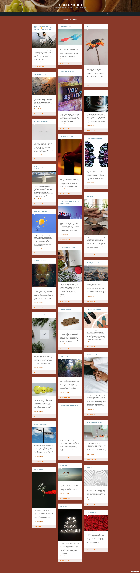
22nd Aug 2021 (90, 459)
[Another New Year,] (70, 321)
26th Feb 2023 (38, 203)
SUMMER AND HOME (40, 261)
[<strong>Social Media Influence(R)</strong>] (96, 433)
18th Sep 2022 (38, 253)
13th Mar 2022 (90, 301)
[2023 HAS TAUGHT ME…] (44, 86)
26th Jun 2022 (38, 307)
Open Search (107, 14)
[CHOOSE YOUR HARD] (44, 435)
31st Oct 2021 (37, 416)
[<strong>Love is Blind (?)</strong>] (96, 523)
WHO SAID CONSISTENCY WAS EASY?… (67, 72)
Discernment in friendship (94, 138)
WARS (88, 26)
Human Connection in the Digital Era (94, 195)
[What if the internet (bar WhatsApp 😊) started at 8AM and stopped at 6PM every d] (44, 40)
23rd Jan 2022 (64, 348)
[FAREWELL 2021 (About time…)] (44, 335)
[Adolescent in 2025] (70, 37)
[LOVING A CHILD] (96, 375)
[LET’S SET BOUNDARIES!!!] (96, 320)
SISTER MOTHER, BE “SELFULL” (96, 93)
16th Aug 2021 (38, 461)
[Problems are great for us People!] (44, 177)
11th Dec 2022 (64, 239)
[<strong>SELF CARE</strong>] (96, 478)
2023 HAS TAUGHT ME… (41, 74)
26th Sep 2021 (64, 457)
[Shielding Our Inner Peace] (96, 273)
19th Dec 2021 (90, 414)
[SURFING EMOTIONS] (44, 389)
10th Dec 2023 (38, 113)
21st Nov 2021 (64, 397)
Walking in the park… (66, 357)
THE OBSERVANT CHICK (70, 4)
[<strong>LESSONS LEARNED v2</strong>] (44, 223)
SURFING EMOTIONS (40, 380)
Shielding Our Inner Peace (94, 263)
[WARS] (96, 47)
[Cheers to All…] (44, 490)
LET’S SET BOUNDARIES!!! (94, 309)
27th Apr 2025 (38, 66)
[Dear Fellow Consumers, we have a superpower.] (70, 212)
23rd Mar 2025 (90, 85)
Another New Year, (65, 309)
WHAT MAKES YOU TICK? (67, 247)
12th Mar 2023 (90, 187)
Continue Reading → (38, 61)
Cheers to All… (38, 469)
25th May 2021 (64, 498)
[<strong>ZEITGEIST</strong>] (70, 525)
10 (69, 498)
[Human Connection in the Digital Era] (96, 217)
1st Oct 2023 (90, 130)
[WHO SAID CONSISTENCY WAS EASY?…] (70, 93)
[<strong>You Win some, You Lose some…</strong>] (70, 423)
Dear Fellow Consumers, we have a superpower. (69, 202)
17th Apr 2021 (90, 504)
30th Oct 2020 (90, 549)
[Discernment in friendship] (96, 154)
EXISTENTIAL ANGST (66, 136)
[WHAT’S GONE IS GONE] (44, 132)
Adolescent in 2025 (65, 26)
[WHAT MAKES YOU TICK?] (70, 266)
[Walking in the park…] (70, 368)
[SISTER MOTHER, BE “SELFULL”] (96, 104)
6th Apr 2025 (64, 63)
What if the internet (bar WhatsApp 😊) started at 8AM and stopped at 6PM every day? (43, 28)
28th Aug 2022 (64, 301)
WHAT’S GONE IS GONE (41, 121)
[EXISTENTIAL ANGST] (70, 157)
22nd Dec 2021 (38, 372)
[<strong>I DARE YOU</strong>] (70, 474)
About (34, 13)
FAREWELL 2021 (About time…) (43, 315)
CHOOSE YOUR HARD (40, 424)
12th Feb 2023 (90, 255)
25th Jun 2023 (37, 159)
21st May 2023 (64, 193)
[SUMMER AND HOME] (44, 275)
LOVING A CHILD (92, 354)
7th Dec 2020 (64, 560)
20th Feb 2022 (90, 346)
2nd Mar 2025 (64, 128)
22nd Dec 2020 (38, 526)
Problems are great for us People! (40, 167)
